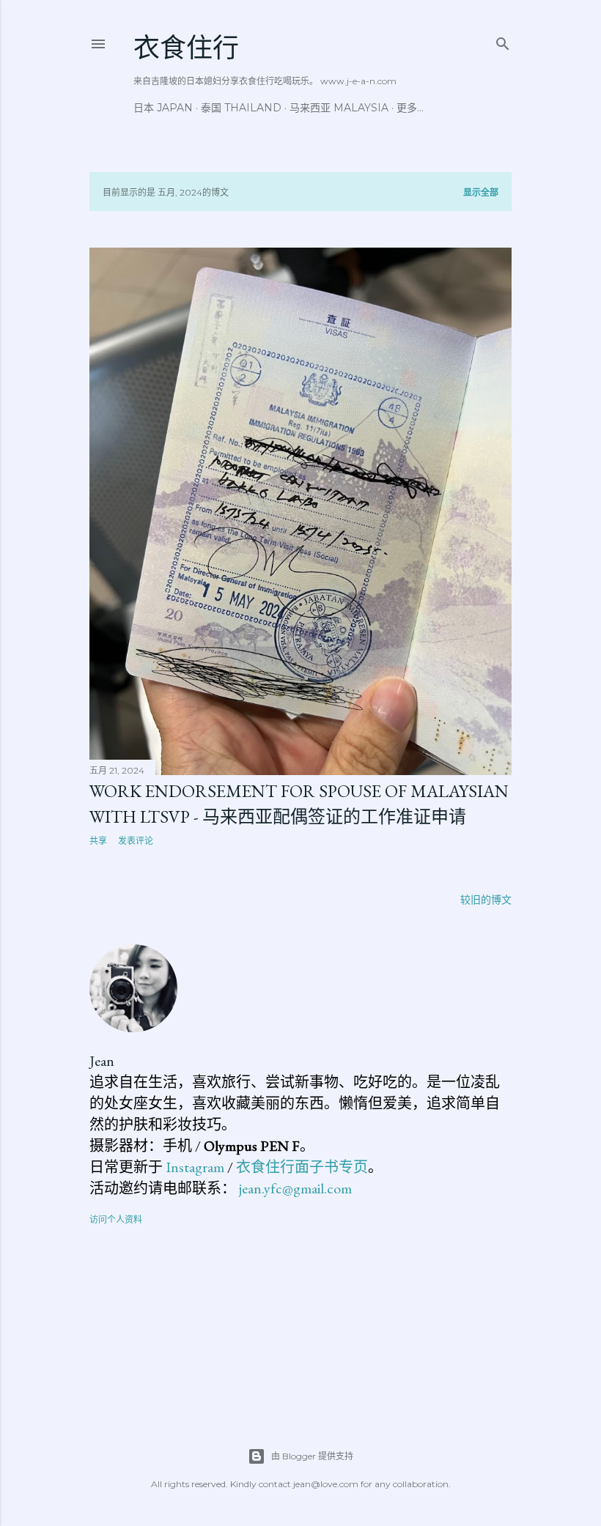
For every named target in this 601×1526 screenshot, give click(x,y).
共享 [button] (98, 840)
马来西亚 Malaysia (339, 107)
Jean (101, 1060)
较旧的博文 (486, 899)
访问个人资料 (115, 1219)
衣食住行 (186, 48)
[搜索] (503, 40)
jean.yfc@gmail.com (295, 1188)
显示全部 (480, 192)
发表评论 (135, 840)
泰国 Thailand (241, 107)
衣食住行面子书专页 (302, 1167)
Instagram (195, 1167)
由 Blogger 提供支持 (312, 1456)
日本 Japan (163, 107)
